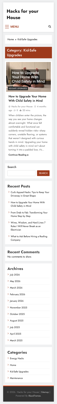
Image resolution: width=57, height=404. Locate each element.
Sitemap (45, 392)
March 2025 (16, 340)
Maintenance (16, 378)
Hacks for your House (22, 14)
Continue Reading (17, 154)
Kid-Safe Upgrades (18, 88)
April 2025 (15, 334)
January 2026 (17, 301)
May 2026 (15, 281)
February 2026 (17, 294)
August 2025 (16, 320)
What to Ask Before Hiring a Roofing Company (29, 238)
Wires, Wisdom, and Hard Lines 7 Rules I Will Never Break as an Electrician (28, 226)
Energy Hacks (17, 358)
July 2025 (15, 327)
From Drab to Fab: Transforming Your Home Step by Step (29, 214)
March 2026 (16, 287)
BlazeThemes (34, 395)
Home (13, 365)
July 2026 (15, 274)
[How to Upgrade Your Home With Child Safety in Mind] (28, 77)
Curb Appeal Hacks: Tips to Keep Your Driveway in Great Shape (30, 193)
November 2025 (18, 307)
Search (11, 167)
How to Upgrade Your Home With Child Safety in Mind (27, 98)
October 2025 (17, 314)
